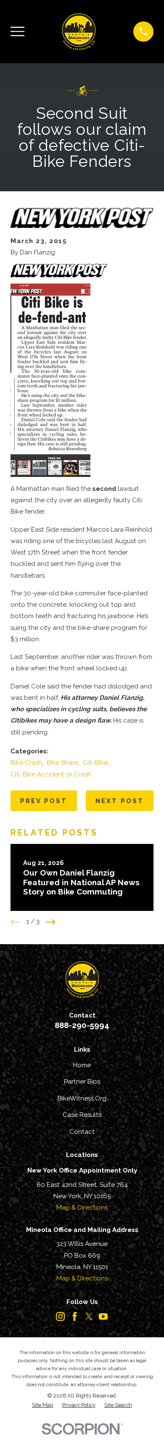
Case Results (82, 1115)
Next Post (119, 801)
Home (82, 1065)
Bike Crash (26, 762)
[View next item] (51, 922)
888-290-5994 (82, 1025)
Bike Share (62, 762)
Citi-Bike (95, 762)
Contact (82, 1131)
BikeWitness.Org (82, 1098)
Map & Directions (82, 1207)
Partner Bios (82, 1081)
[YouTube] (103, 1316)
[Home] (78, 31)
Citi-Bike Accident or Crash (51, 774)
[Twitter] (89, 1316)
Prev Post (43, 801)
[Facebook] (74, 1316)
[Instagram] (60, 1316)
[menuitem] (42, 1405)
